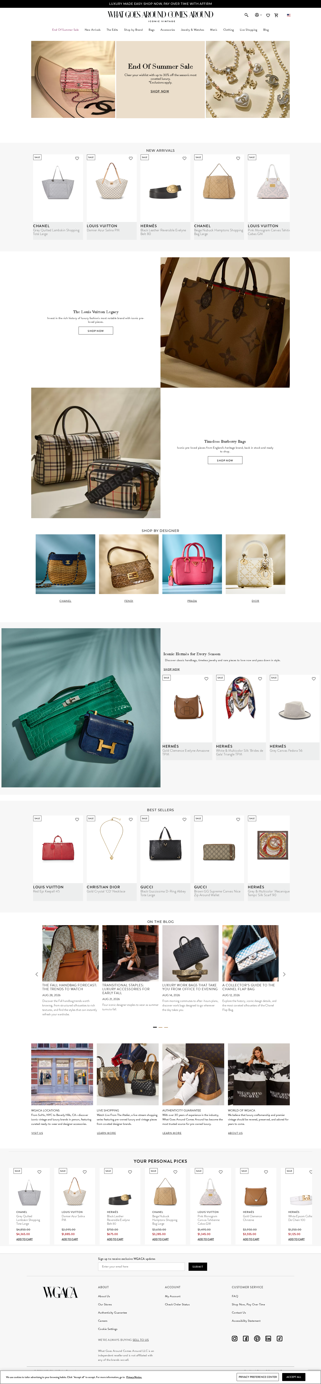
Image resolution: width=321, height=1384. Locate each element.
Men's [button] (213, 30)
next (284, 974)
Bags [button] (152, 30)
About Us (104, 1296)
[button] (288, 15)
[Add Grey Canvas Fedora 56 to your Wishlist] (314, 679)
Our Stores (105, 1304)
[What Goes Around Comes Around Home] (160, 14)
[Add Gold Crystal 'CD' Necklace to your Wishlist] (131, 819)
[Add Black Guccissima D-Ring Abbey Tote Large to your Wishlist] (184, 819)
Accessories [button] (167, 30)
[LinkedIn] (268, 1339)
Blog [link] (266, 30)
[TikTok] (279, 1339)
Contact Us (239, 1312)
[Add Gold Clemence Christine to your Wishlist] (266, 1172)
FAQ (235, 1296)
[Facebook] (245, 1339)
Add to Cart (24, 1239)
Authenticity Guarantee (112, 1312)
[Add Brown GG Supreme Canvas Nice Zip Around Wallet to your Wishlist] (238, 819)
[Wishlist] (268, 15)
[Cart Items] (276, 15)
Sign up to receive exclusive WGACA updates (126, 1259)
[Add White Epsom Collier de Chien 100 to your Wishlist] (311, 1172)
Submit (197, 1267)
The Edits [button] (112, 30)
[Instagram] (234, 1339)
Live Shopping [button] (248, 30)
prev (36, 974)
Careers (103, 1321)
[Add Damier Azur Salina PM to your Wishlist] (131, 158)
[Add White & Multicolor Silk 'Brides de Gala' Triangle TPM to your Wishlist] (260, 679)
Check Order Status (177, 1304)
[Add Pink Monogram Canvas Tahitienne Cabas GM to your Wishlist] (221, 1172)
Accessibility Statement (246, 1321)
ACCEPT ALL (293, 1377)
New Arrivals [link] (93, 30)
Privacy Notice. (134, 1377)
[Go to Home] (60, 1291)
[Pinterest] (257, 1339)
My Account (172, 1296)
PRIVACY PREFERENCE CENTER (258, 1377)
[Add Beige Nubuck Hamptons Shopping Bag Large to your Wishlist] (238, 158)
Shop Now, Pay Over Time (248, 1304)
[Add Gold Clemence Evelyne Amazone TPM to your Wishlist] (206, 679)
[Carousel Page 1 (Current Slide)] (155, 1027)
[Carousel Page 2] (160, 1027)
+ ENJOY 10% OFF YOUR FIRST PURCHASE (160, 4)
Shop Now (96, 331)
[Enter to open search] (246, 15)
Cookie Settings (107, 1329)
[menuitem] (93, 30)
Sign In (258, 15)
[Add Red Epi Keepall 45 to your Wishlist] (77, 819)
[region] (160, 1377)
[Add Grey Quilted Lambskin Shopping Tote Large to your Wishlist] (77, 158)
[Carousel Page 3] (166, 1027)
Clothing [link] (228, 30)
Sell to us (141, 1340)
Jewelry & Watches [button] (192, 30)
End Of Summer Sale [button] (65, 30)
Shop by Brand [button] (133, 30)
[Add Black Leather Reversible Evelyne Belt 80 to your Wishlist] (184, 158)
